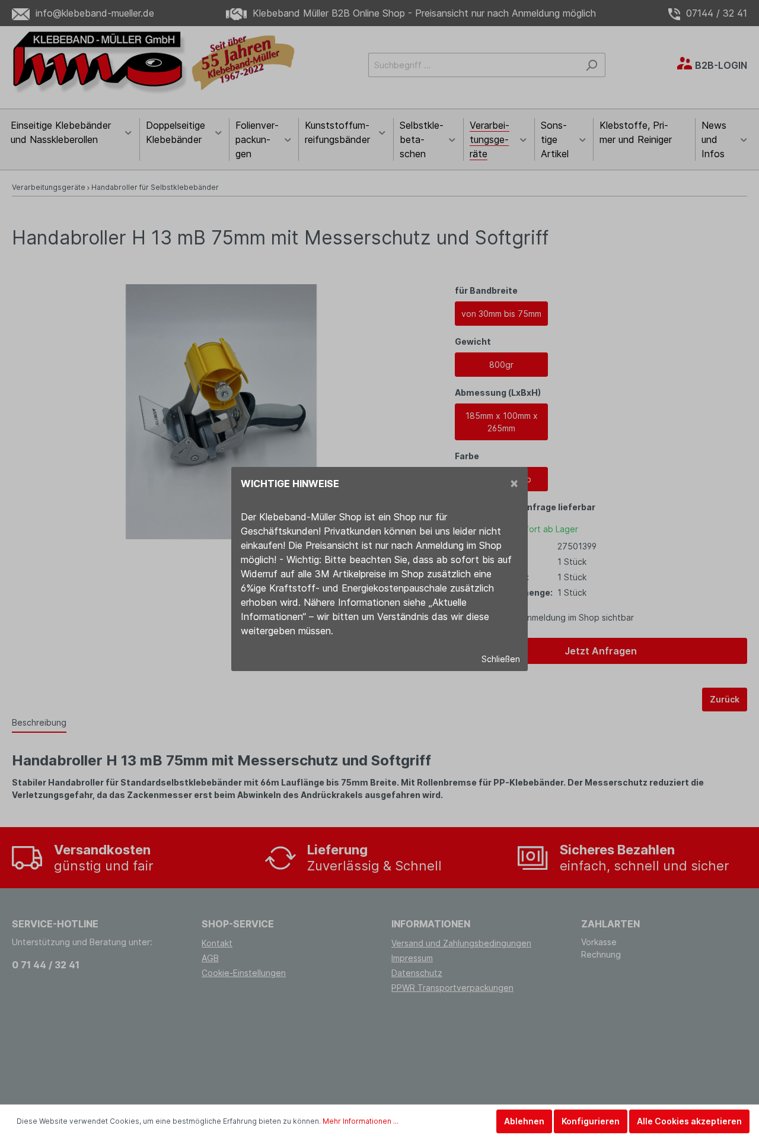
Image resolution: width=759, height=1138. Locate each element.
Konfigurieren (591, 1121)
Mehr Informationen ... (360, 1121)
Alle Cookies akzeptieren (689, 1121)
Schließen (500, 659)
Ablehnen (524, 1121)
